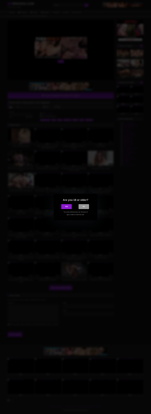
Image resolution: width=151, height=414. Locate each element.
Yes (66, 206)
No (84, 206)
